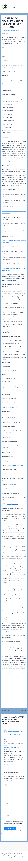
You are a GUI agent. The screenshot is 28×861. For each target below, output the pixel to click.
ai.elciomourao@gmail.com (11, 747)
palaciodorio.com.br (18, 465)
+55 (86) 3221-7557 (12, 407)
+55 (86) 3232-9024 (12, 484)
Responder (6, 764)
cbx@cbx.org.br (8, 749)
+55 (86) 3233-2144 (12, 504)
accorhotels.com (16, 422)
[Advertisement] (14, 691)
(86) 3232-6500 (11, 71)
